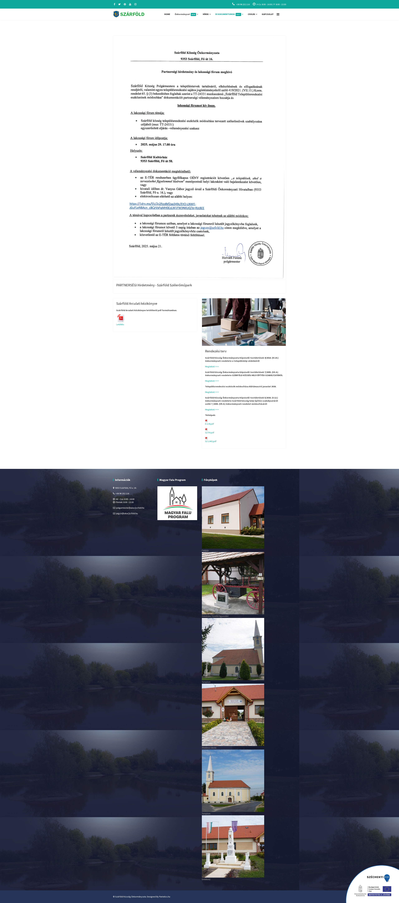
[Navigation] (278, 14)
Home (167, 14)
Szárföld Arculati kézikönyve (136, 303)
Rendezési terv (215, 351)
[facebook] (114, 4)
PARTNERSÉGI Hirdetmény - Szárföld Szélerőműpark (154, 285)
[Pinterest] (125, 4)
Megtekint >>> (212, 366)
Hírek (206, 14)
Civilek (251, 14)
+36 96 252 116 (243, 4)
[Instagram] (135, 4)
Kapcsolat (268, 14)
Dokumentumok (228, 14)
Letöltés (120, 324)
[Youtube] (130, 4)
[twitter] (119, 4)
